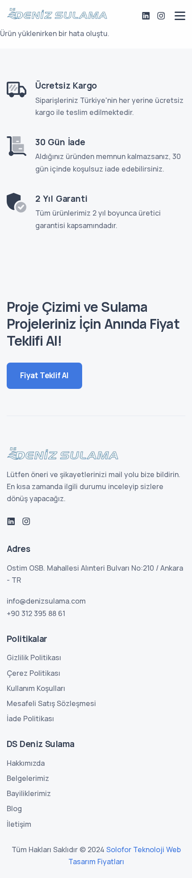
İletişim (19, 824)
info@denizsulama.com (46, 601)
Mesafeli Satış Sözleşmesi (51, 703)
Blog (14, 808)
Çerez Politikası (33, 673)
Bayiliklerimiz (29, 793)
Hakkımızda (26, 763)
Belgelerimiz (28, 778)
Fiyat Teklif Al (44, 375)
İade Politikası (30, 718)
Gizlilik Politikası (34, 657)
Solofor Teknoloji (135, 849)
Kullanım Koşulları (36, 688)
